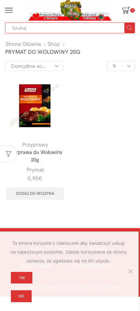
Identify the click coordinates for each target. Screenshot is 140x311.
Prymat (35, 169)
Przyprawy (35, 144)
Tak (21, 277)
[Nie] (130, 271)
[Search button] (129, 28)
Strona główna (23, 43)
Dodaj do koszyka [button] (35, 193)
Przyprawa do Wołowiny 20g (35, 156)
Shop (54, 43)
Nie (21, 296)
